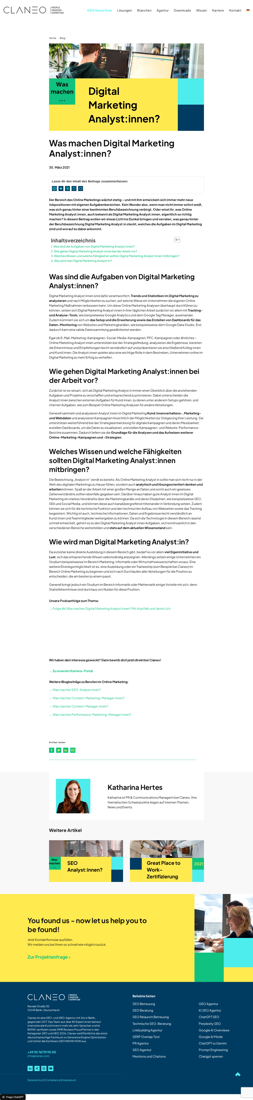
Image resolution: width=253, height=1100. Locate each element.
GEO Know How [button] (99, 10)
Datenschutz (35, 1080)
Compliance (52, 1080)
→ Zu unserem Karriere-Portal (71, 671)
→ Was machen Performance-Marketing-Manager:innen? (90, 714)
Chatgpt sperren (211, 1056)
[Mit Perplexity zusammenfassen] (74, 188)
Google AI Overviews (214, 1030)
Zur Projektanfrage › (49, 957)
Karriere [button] (218, 10)
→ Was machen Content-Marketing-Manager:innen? (86, 698)
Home (52, 37)
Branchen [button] (144, 10)
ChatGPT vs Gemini (212, 1043)
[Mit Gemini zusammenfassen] (61, 188)
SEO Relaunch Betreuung (151, 1017)
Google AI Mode (211, 1037)
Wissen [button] (201, 10)
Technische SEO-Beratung (152, 1024)
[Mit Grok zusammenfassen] (81, 188)
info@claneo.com (39, 1055)
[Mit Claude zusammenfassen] (68, 188)
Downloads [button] (182, 10)
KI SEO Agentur (210, 1010)
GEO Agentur (208, 1004)
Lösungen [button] (124, 10)
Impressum (69, 1080)
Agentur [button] (163, 10)
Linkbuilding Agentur (147, 1030)
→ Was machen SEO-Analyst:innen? (75, 690)
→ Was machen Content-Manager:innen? (78, 706)
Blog (62, 37)
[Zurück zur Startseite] (33, 10)
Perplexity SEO (210, 1024)
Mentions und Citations (149, 1056)
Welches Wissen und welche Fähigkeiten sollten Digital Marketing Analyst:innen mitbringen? (116, 256)
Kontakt (235, 10)
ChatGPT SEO (209, 1017)
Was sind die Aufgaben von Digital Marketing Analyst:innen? (94, 246)
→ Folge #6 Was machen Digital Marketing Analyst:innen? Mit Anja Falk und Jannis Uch (110, 608)
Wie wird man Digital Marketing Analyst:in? (83, 261)
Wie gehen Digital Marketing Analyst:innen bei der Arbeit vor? (95, 251)
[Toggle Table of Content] (175, 240)
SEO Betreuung (144, 1004)
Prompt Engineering (213, 1050)
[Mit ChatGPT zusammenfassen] (55, 188)
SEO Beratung (143, 1010)
